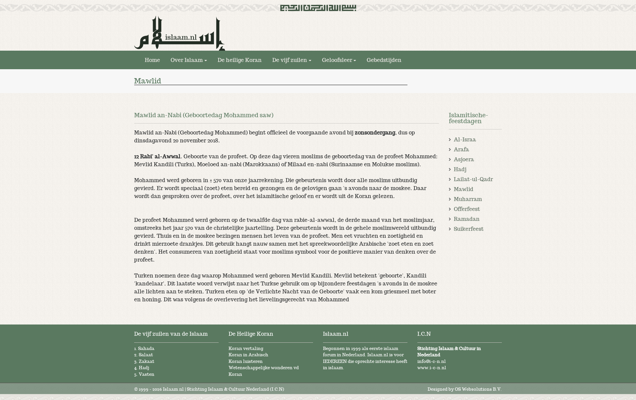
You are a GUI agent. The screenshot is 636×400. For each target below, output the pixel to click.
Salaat (146, 355)
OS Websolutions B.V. (478, 389)
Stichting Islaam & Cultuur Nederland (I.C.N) (235, 389)
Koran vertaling (246, 348)
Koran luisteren (246, 361)
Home (152, 60)
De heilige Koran (240, 60)
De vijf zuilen (289, 60)
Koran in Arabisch (248, 355)
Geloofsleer (337, 60)
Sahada (146, 348)
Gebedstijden (384, 60)
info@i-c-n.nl (431, 361)
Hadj (144, 368)
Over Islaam (187, 60)
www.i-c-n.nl (431, 368)
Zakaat (146, 361)
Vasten (146, 374)
